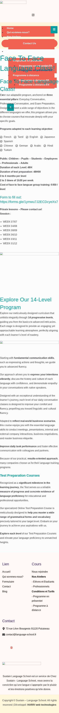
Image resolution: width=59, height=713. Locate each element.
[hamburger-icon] (54, 29)
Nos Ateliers (14, 36)
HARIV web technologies (41, 704)
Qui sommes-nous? (18, 32)
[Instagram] (33, 15)
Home (10, 28)
